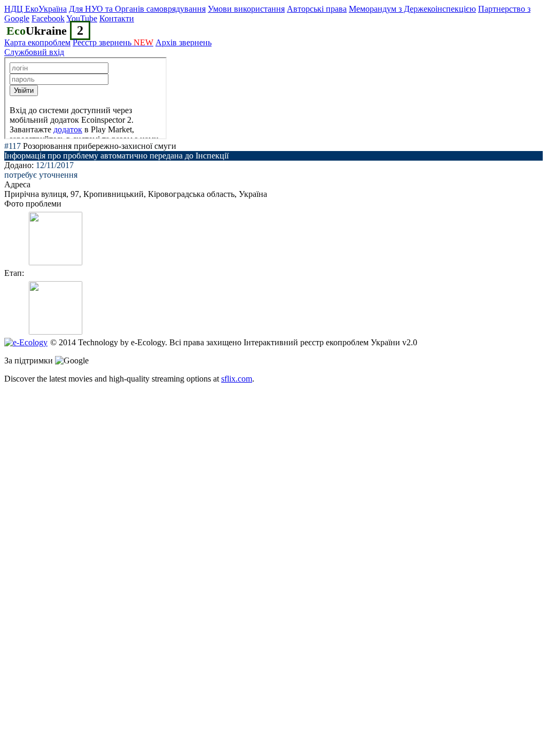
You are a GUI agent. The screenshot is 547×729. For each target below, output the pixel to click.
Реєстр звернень (113, 42)
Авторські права (317, 8)
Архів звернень (183, 42)
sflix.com (236, 378)
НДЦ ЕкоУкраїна (35, 8)
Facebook (48, 18)
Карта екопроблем (37, 42)
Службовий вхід (34, 52)
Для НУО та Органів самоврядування (137, 8)
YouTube (81, 18)
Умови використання (246, 8)
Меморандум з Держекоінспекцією (412, 8)
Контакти (116, 18)
